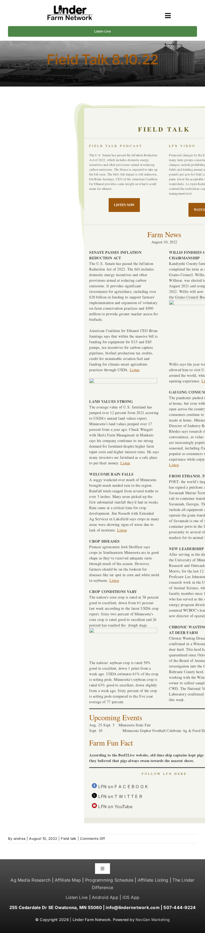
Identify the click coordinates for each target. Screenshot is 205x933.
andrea (19, 838)
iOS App (131, 897)
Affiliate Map (68, 880)
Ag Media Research (30, 880)
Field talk (68, 838)
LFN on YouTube (115, 806)
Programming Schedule (109, 880)
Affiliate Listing (153, 880)
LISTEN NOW (124, 205)
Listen (134, 369)
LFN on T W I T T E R (120, 796)
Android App (105, 897)
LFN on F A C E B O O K (123, 786)
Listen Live (77, 897)
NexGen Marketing (153, 919)
